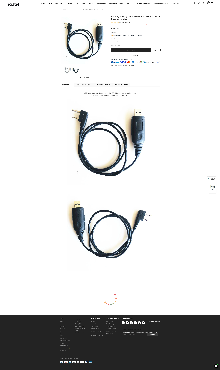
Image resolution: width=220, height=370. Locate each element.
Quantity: (114, 39)
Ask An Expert (85, 77)
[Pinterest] (135, 322)
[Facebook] (123, 322)
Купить (135, 55)
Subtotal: (113, 45)
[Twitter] (127, 322)
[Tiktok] (143, 322)
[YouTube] (139, 322)
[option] (84, 40)
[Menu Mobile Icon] (212, 3)
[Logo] (17, 4)
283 (115, 65)
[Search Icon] (195, 3)
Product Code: (115, 28)
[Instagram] (131, 322)
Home (61, 9)
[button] (121, 23)
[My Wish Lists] (203, 3)
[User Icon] (199, 3)
